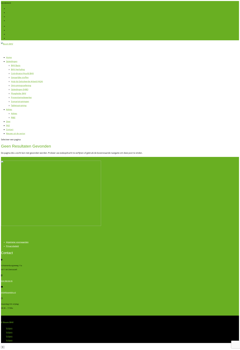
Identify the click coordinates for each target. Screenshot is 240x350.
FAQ (8, 125)
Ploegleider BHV (18, 93)
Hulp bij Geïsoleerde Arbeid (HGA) (27, 81)
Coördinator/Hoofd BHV (22, 73)
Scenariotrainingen (20, 101)
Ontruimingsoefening (21, 85)
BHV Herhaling (18, 69)
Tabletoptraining (18, 105)
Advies (9, 109)
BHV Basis (15, 65)
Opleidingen (11, 61)
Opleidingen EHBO (19, 89)
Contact (9, 129)
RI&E (13, 117)
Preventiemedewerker (21, 97)
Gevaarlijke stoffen (20, 77)
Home (9, 57)
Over (8, 121)
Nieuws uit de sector (15, 133)
